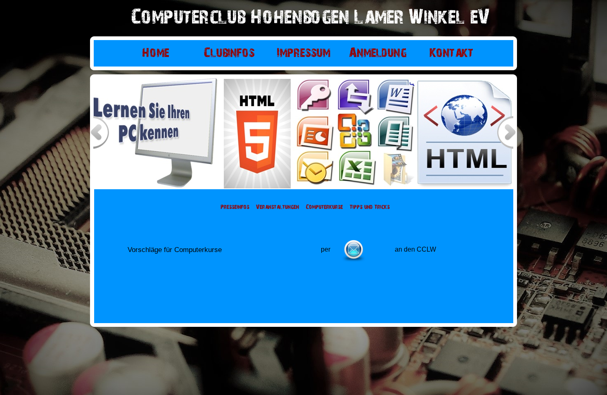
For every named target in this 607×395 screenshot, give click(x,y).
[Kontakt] (451, 53)
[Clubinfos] (229, 53)
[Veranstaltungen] (277, 207)
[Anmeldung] (378, 53)
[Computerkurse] (324, 207)
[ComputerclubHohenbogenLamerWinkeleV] (310, 18)
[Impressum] (303, 53)
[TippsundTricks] (370, 207)
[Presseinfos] (235, 207)
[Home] (155, 53)
